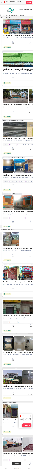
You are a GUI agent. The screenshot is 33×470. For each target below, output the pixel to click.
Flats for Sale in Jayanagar (9, 264)
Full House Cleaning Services (9, 402)
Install (29, 2)
